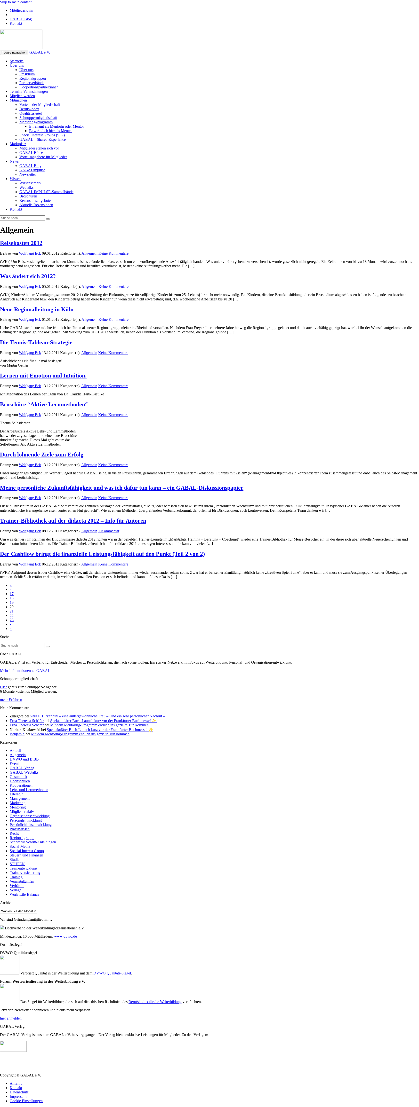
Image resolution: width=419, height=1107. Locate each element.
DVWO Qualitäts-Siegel (112, 973)
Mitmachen (18, 100)
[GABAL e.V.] (21, 40)
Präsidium (27, 74)
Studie (14, 859)
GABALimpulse (32, 170)
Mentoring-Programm (36, 122)
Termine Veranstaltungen (29, 91)
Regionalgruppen (32, 78)
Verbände (17, 886)
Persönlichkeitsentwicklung (31, 825)
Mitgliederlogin (21, 10)
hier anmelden (11, 1018)
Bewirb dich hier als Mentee (50, 131)
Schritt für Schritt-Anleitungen (33, 842)
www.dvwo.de (65, 936)
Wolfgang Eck (30, 253)
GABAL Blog (21, 19)
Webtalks (26, 187)
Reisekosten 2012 (21, 243)
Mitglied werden (22, 96)
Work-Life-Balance (24, 894)
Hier (3, 687)
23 (12, 620)
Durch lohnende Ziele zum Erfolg (41, 454)
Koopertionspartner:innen (38, 87)
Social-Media (20, 846)
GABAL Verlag (22, 768)
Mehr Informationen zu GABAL (25, 670)
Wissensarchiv (30, 183)
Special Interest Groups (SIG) (42, 135)
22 (12, 615)
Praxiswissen (20, 829)
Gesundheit (18, 777)
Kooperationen (21, 785)
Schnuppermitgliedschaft (38, 118)
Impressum (18, 1096)
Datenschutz (19, 1092)
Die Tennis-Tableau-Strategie (36, 342)
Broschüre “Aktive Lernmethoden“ (44, 404)
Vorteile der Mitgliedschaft (39, 104)
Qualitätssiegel (30, 113)
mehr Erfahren (11, 700)
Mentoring (18, 807)
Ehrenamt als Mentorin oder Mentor (56, 126)
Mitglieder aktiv (22, 811)
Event (14, 764)
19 (12, 602)
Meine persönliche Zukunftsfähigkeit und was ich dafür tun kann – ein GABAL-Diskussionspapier (121, 488)
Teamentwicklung (23, 868)
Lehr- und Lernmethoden (29, 790)
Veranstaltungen (22, 881)
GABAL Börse (31, 152)
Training (16, 877)
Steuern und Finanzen (26, 855)
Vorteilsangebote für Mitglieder (43, 157)
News (14, 161)
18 (12, 598)
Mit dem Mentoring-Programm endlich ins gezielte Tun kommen (99, 725)
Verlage (15, 890)
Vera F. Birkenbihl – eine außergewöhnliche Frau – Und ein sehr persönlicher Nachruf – (97, 716)
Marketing (17, 803)
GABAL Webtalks (24, 772)
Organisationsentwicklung (30, 816)
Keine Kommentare (113, 253)
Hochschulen (20, 781)
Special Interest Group (27, 851)
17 (12, 594)
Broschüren (28, 196)
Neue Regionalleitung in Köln (36, 309)
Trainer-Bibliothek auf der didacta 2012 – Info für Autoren (73, 521)
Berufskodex (29, 109)
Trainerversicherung (25, 873)
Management (20, 798)
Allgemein (89, 253)
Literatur (16, 794)
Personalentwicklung (26, 820)
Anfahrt (16, 1083)
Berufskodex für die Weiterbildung (155, 1002)
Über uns (17, 65)
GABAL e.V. (39, 52)
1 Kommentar (108, 531)
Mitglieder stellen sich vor (39, 148)
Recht (14, 833)
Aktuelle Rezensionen (36, 205)
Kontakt (16, 23)
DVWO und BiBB (24, 759)
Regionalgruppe (22, 838)
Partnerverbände (31, 83)
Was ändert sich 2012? (28, 276)
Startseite (17, 61)
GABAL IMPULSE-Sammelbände (46, 192)
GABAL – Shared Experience (42, 139)
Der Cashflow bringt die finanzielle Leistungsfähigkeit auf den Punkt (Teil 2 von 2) (102, 554)
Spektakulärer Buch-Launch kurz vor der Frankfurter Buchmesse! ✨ (103, 721)
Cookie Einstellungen (26, 1101)
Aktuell (15, 750)
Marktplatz (18, 144)
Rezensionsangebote (35, 200)
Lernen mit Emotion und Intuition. (43, 375)
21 (12, 611)
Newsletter (27, 174)
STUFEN (17, 864)
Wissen (15, 179)
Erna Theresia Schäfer (27, 721)
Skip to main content (16, 2)
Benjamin (17, 734)
